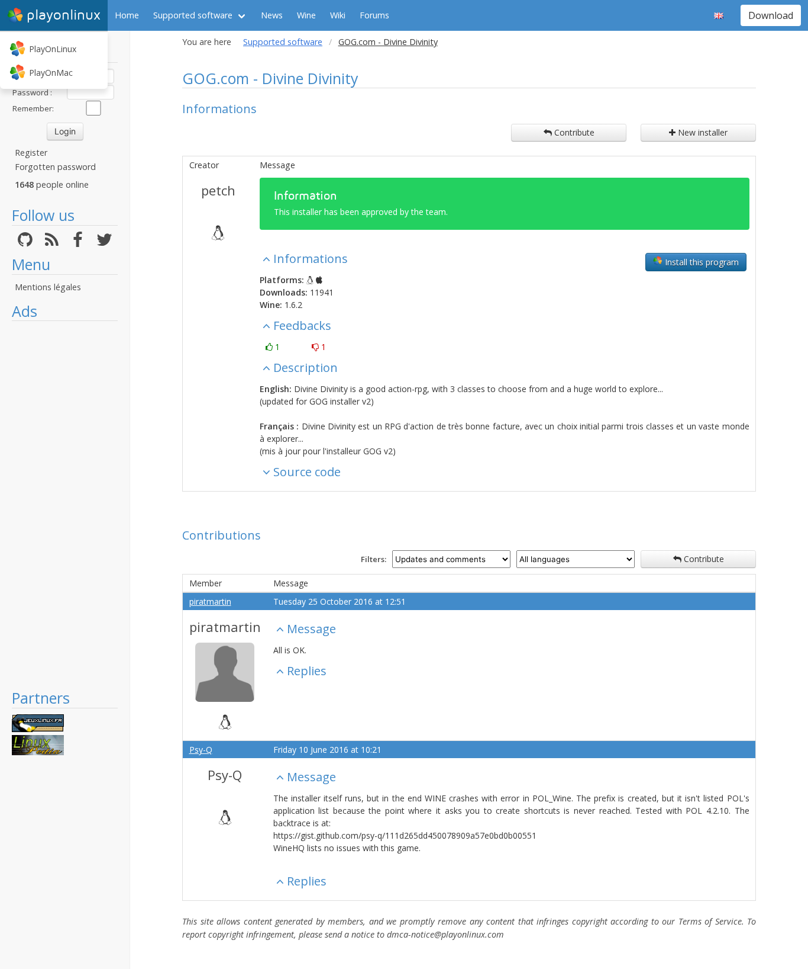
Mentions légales (48, 287)
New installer (702, 132)
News (272, 15)
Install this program (700, 262)
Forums (374, 15)
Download (770, 15)
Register (31, 152)
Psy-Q (200, 749)
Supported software (192, 15)
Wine (306, 15)
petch (218, 190)
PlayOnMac (51, 72)
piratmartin (210, 601)
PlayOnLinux (52, 48)
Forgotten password (55, 166)
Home (127, 15)
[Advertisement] (65, 504)
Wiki (337, 15)
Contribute (573, 132)
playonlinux (64, 15)
